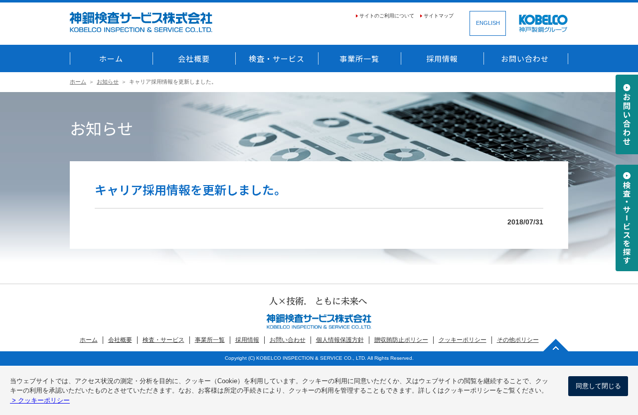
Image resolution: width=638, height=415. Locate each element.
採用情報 (442, 58)
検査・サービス (277, 58)
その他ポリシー (518, 339)
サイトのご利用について (386, 15)
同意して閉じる (598, 386)
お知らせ (108, 82)
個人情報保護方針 (340, 339)
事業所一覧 (359, 58)
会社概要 (194, 58)
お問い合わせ (525, 58)
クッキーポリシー (462, 339)
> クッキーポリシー (40, 400)
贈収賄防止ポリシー (401, 339)
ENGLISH (488, 23)
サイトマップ (439, 15)
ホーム (111, 58)
